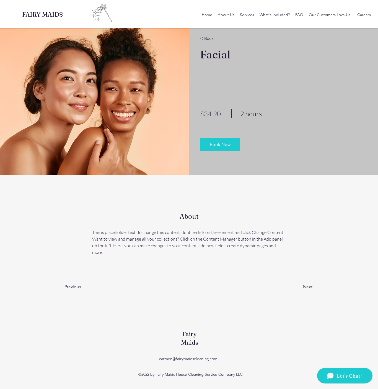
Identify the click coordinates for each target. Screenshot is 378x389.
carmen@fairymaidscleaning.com (188, 358)
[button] (216, 38)
